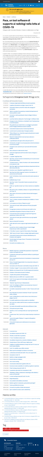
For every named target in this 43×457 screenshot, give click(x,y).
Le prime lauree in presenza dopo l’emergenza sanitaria (21, 131)
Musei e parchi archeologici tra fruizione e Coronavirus (21, 350)
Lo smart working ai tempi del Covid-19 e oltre (20, 376)
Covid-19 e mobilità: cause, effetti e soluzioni (19, 348)
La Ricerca (14, 17)
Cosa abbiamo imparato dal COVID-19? (18, 333)
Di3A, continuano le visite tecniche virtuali (18, 150)
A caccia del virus (13, 331)
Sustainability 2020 (7, 91)
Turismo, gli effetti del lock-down (17, 385)
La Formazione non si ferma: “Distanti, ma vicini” (20, 203)
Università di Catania (6, 1)
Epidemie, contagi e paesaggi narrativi (18, 357)
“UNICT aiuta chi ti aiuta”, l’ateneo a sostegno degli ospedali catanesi (24, 233)
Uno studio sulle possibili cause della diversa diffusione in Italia (23, 306)
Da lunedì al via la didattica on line (17, 243)
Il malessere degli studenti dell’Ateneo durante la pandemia (22, 103)
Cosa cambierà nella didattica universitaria (19, 381)
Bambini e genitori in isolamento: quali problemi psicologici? (22, 383)
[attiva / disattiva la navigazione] (2, 5)
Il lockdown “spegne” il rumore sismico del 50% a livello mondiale (24, 268)
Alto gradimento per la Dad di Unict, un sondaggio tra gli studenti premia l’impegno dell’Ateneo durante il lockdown (23, 125)
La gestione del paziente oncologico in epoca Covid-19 (21, 105)
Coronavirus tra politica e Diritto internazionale (20, 387)
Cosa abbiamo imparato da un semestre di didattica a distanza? (23, 340)
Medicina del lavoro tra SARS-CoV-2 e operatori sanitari (22, 277)
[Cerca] (39, 5)
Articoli (8, 17)
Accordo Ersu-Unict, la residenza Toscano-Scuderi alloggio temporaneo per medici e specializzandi (22, 228)
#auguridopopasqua (14, 378)
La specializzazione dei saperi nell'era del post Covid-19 (21, 140)
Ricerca (8, 428)
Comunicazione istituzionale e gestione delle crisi (20, 363)
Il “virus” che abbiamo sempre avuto (17, 338)
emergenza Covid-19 (14, 428)
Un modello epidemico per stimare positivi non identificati (22, 300)
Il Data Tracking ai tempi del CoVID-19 (18, 368)
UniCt (4, 428)
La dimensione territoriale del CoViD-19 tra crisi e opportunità (23, 352)
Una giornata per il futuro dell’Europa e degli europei (21, 342)
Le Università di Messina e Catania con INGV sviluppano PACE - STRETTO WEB (20, 401)
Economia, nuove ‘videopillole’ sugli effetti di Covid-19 (21, 170)
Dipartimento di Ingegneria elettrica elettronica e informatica (15, 430)
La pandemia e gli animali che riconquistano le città (20, 370)
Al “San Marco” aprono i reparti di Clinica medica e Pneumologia (23, 231)
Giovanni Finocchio (28, 93)
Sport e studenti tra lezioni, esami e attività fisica (20, 389)
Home (4, 17)
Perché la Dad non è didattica (16, 359)
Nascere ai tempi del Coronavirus (17, 221)
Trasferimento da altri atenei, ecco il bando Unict (20, 197)
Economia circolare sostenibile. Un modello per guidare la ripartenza (24, 366)
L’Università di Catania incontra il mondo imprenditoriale (22, 128)
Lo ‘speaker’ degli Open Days (16, 156)
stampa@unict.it (19, 449)
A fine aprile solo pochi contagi (16, 308)
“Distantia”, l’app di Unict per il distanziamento (19, 283)
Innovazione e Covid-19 (15, 355)
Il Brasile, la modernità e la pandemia (17, 335)
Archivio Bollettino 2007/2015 (27, 454)
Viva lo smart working (14, 361)
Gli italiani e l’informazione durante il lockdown (20, 272)
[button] (10, 1)
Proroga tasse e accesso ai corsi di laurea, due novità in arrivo (23, 209)
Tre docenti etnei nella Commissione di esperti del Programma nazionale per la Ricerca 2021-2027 (23, 214)
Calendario (37, 453)
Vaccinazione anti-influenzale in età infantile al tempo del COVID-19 (24, 266)
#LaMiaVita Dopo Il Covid (15, 180)
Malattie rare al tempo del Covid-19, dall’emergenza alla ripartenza (24, 270)
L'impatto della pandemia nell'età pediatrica (19, 274)
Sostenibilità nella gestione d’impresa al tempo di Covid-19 (22, 211)
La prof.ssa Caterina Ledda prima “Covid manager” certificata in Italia (24, 119)
